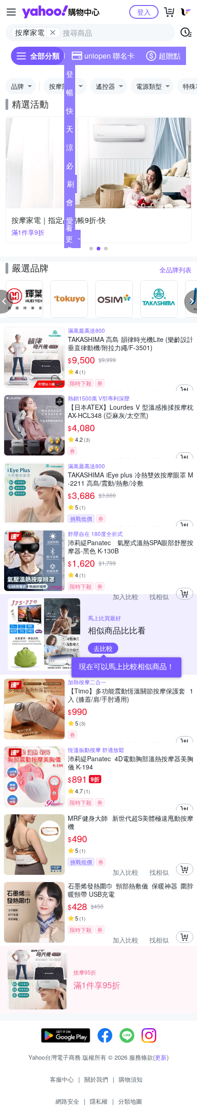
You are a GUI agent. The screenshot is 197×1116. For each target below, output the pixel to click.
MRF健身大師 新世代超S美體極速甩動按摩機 (130, 822)
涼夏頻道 (69, 149)
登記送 (69, 76)
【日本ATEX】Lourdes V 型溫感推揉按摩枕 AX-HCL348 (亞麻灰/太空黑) (130, 411)
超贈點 (170, 55)
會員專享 (69, 204)
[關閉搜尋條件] (53, 32)
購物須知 (130, 1079)
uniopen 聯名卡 (109, 55)
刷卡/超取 (70, 186)
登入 (144, 11)
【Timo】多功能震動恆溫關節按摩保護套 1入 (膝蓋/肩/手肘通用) (130, 695)
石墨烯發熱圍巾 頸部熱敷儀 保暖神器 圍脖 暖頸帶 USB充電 (130, 890)
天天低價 (69, 131)
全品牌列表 (175, 269)
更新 (161, 1057)
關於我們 (96, 1079)
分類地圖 (130, 1101)
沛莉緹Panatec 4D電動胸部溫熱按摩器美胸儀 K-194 (130, 762)
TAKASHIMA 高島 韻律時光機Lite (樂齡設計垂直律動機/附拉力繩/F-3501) (130, 343)
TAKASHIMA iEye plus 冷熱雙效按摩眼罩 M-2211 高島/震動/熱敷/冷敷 (130, 479)
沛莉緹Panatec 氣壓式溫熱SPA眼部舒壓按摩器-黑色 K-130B (130, 546)
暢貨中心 (69, 94)
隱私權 (99, 1101)
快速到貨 (69, 112)
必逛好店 (69, 167)
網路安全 (67, 1101)
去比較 (103, 648)
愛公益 (69, 222)
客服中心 (62, 1079)
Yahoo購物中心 (60, 11)
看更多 (69, 238)
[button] (91, 248)
